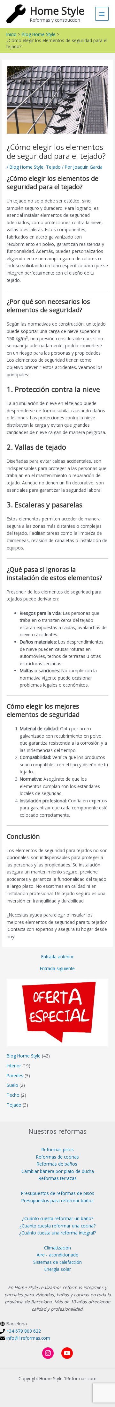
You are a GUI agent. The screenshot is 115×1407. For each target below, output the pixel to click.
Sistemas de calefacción (57, 1262)
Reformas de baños (57, 1164)
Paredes (15, 1075)
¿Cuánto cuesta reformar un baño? (57, 1218)
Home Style (57, 11)
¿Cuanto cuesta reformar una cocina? (57, 1226)
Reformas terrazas (58, 1178)
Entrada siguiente (57, 968)
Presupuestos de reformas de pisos (57, 1193)
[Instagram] (48, 1353)
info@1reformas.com (28, 1338)
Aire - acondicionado (58, 1255)
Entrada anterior (57, 956)
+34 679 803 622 (23, 1331)
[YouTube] (67, 1353)
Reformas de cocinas (57, 1157)
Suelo (12, 1085)
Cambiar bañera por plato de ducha (57, 1171)
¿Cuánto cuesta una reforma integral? (57, 1233)
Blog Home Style (26, 167)
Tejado (53, 167)
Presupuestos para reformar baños (57, 1200)
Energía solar (57, 1269)
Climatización (57, 1248)
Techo (13, 1095)
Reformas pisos (58, 1149)
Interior (14, 1066)
